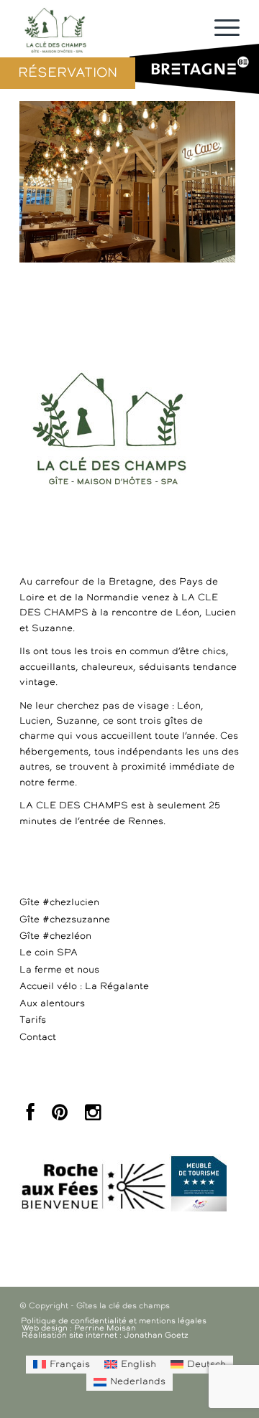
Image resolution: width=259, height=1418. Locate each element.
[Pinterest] (59, 1116)
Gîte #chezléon (55, 936)
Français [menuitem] (70, 1364)
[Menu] (220, 28)
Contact (37, 1037)
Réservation (67, 73)
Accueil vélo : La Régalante (84, 986)
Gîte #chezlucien (59, 902)
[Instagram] (92, 1116)
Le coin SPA (48, 953)
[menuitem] (61, 1364)
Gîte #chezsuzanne (64, 920)
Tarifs (32, 1020)
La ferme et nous (59, 970)
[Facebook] (30, 1116)
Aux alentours (52, 1003)
